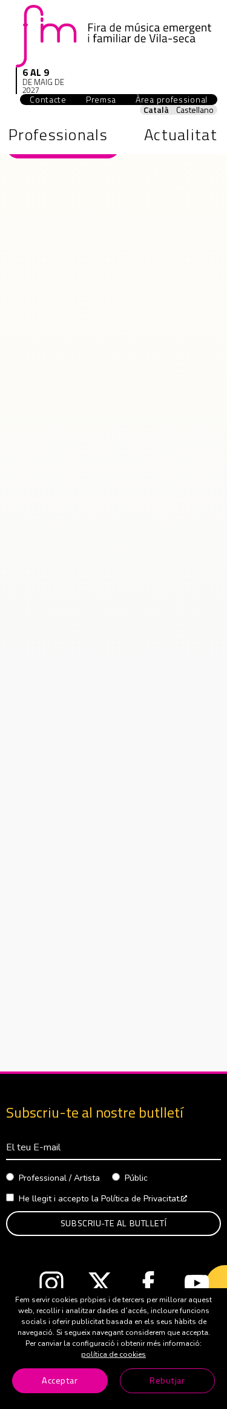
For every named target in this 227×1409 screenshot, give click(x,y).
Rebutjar (167, 1380)
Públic (136, 1178)
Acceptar (60, 1380)
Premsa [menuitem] (101, 99)
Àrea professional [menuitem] (176, 99)
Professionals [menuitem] (58, 134)
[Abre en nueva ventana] (51, 1286)
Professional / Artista (59, 1178)
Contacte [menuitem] (48, 99)
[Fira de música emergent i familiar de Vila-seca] (113, 35)
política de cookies (113, 1354)
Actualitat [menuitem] (180, 134)
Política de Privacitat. (144, 1198)
